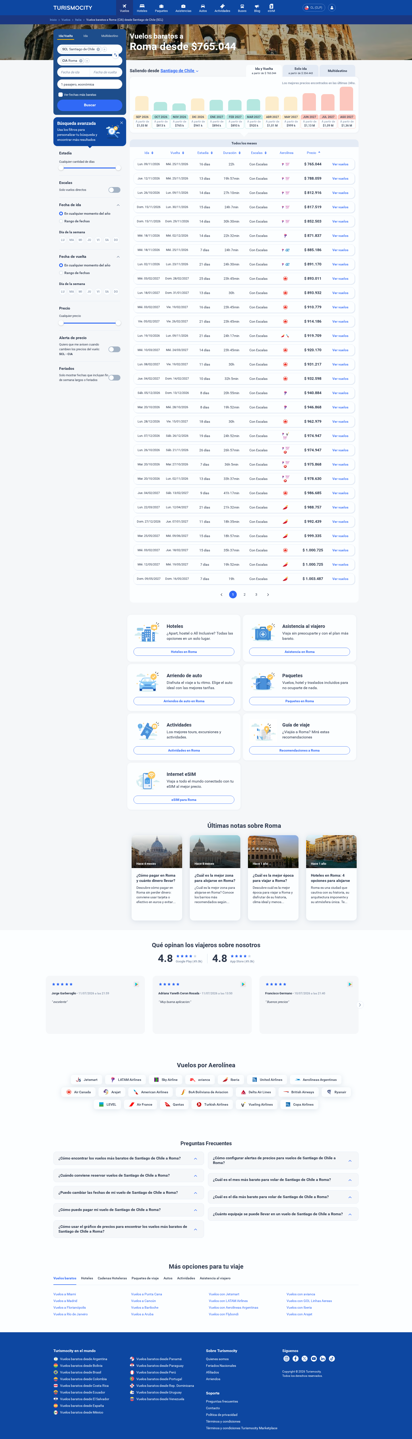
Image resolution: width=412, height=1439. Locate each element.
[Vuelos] (72, 7)
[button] (332, 7)
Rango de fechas (77, 221)
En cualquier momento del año (87, 213)
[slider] (61, 167)
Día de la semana (72, 232)
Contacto (213, 1408)
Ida (85, 36)
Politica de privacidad (221, 1415)
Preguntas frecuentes (222, 1401)
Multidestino (109, 36)
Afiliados (212, 1372)
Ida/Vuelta (66, 36)
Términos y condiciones (223, 1421)
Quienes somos (217, 1359)
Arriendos (213, 1379)
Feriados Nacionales (221, 1366)
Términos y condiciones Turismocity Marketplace (241, 1428)
